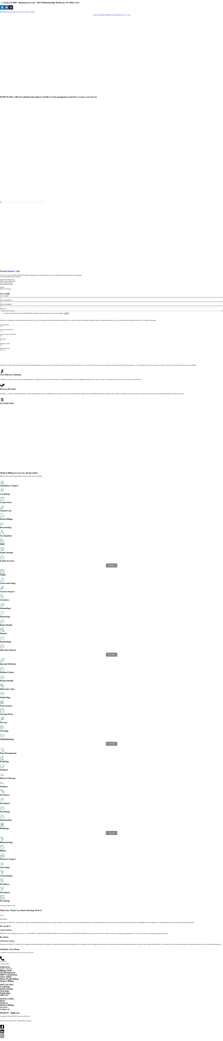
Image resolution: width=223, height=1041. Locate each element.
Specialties (118, 15)
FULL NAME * (4, 296)
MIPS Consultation (8, 975)
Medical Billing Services (108, 15)
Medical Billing (7, 1005)
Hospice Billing (7, 981)
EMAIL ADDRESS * (6, 300)
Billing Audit (5, 970)
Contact (128, 15)
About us (98, 15)
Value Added (5, 977)
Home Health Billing (9, 979)
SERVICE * (3, 308)
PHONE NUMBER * (6, 304)
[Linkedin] (2, 7)
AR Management (7, 973)
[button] (123, 15)
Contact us (4, 1009)
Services (123, 15)
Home (94, 15)
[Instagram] (11, 7)
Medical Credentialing (6, 969)
